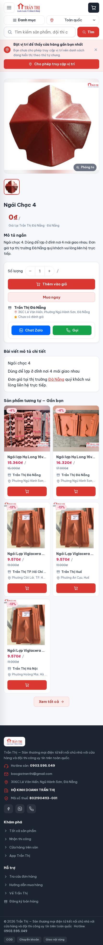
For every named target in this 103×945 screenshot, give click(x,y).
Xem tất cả (49, 701)
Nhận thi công (20, 839)
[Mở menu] (9, 7)
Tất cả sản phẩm (22, 831)
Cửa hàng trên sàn (23, 847)
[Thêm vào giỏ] (27, 491)
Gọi (75, 330)
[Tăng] (49, 271)
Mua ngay (51, 297)
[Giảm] (30, 271)
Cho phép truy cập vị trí (54, 64)
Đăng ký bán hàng (23, 901)
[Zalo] (19, 808)
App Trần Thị (19, 855)
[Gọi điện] (31, 808)
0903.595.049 (42, 765)
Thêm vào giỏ (54, 284)
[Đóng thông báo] (95, 49)
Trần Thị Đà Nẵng (30, 307)
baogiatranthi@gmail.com (31, 773)
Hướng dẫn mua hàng (26, 885)
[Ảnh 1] (12, 187)
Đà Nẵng (56, 379)
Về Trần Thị (18, 893)
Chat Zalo (34, 330)
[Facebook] (8, 808)
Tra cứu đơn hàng (23, 876)
